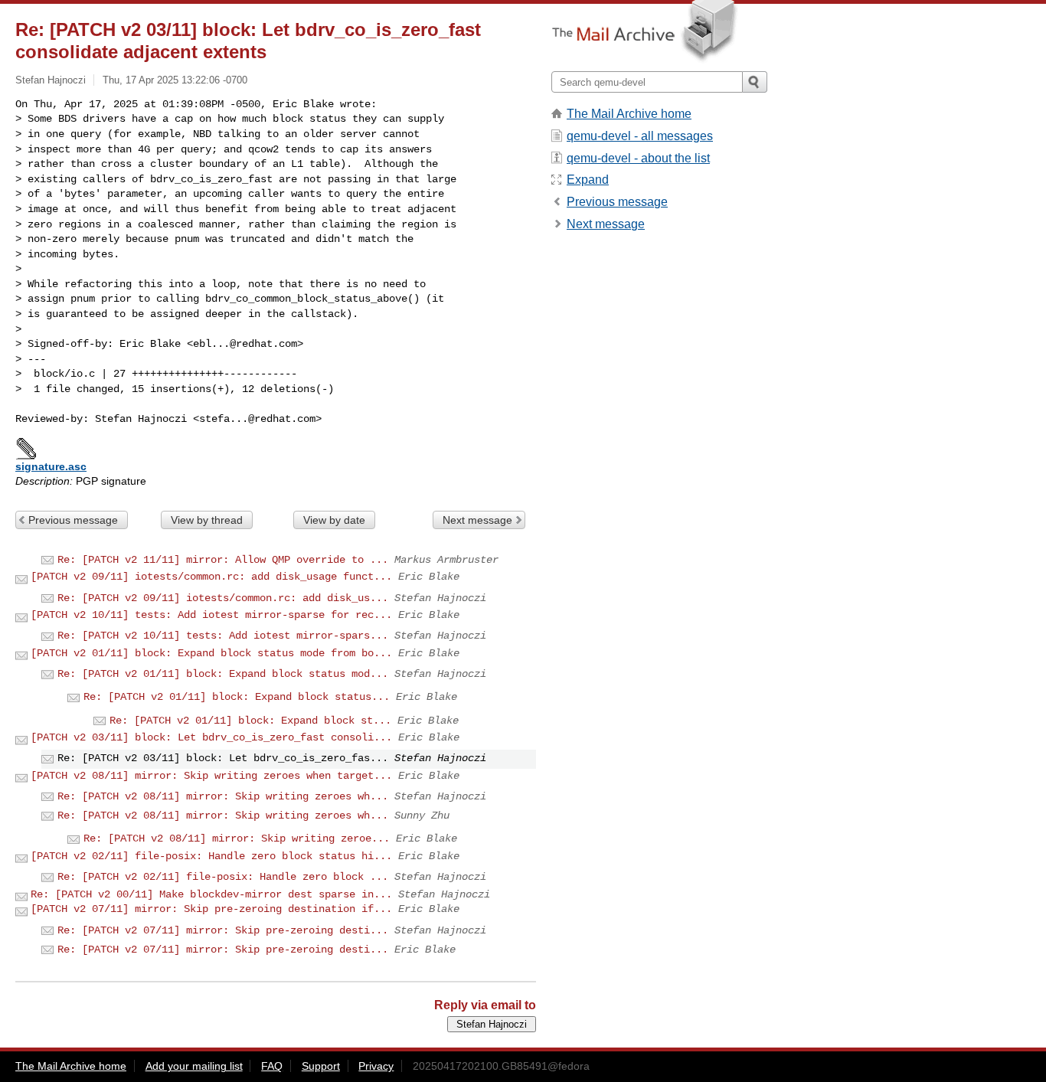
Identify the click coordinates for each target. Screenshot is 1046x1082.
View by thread (207, 520)
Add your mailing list (194, 1066)
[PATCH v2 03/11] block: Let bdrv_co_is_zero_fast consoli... (211, 737)
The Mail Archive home (629, 113)
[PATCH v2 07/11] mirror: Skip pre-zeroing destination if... (211, 909)
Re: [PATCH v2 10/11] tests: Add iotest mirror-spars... (222, 635)
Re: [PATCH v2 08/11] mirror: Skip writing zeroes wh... (222, 796)
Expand (588, 179)
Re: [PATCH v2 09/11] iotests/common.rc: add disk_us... (222, 598)
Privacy (376, 1066)
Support (321, 1066)
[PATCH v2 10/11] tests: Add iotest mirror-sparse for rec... (211, 615)
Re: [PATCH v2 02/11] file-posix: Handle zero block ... (222, 877)
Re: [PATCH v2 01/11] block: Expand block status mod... (222, 674)
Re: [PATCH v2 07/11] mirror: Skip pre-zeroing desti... (222, 930)
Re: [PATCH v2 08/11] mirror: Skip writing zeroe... (236, 838)
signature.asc (51, 466)
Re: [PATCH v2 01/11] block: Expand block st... (250, 720)
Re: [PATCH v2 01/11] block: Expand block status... (236, 697)
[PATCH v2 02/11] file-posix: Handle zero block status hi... (211, 856)
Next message (477, 520)
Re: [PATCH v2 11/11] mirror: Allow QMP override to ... (222, 560)
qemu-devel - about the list (638, 158)
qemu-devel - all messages (640, 135)
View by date (334, 520)
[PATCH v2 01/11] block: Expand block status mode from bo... (211, 653)
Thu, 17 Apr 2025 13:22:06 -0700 (175, 80)
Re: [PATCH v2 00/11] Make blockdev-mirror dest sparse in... (211, 894)
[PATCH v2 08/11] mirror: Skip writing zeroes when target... (211, 776)
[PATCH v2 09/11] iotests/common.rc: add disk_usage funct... (211, 576)
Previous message (73, 520)
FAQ (272, 1066)
